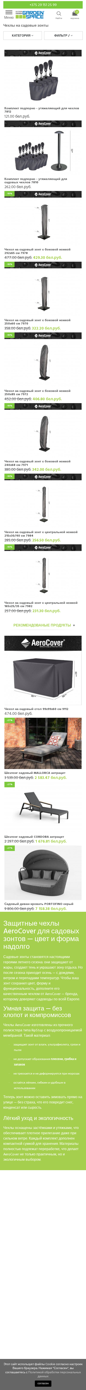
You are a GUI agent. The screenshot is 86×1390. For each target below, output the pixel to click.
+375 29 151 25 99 (43, 5)
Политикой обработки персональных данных (54, 1374)
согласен (43, 1383)
